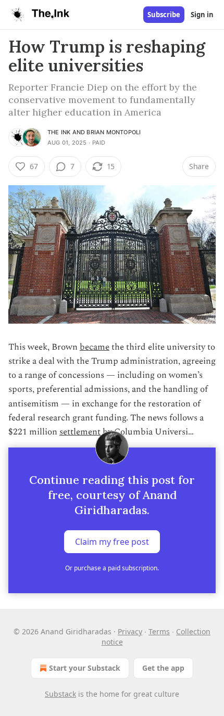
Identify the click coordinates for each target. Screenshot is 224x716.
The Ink (58, 132)
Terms (159, 631)
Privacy (130, 631)
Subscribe (163, 14)
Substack (60, 694)
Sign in (202, 14)
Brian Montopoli (113, 132)
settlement (80, 432)
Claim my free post (112, 541)
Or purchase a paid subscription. (112, 568)
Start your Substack (84, 668)
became (94, 347)
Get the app (163, 668)
